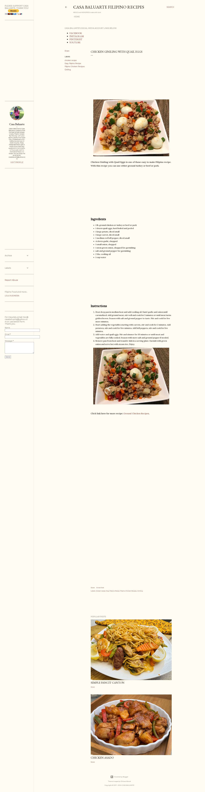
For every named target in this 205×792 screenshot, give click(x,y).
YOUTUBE (74, 42)
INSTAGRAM (76, 36)
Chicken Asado (102, 757)
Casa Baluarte (17, 124)
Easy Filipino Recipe (73, 63)
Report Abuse (11, 280)
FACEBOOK (75, 33)
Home (77, 17)
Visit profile (16, 162)
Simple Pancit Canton (107, 682)
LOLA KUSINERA (12, 296)
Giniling (68, 70)
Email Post (100, 587)
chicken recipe (71, 60)
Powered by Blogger (121, 777)
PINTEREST (75, 39)
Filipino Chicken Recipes (75, 66)
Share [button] (67, 51)
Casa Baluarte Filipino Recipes (108, 7)
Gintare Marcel (126, 781)
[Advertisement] (131, 76)
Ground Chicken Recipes (136, 413)
